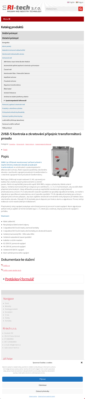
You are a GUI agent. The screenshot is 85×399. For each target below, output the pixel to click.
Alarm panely (6, 46)
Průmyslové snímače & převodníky (13, 112)
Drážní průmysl (9, 33)
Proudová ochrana (10, 81)
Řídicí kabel (7, 89)
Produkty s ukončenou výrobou (12, 108)
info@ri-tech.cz (15, 345)
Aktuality (8, 306)
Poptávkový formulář (19, 279)
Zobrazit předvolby (42, 391)
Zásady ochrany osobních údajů (46, 396)
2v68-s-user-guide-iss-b (12, 270)
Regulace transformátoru (12, 85)
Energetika (5, 43)
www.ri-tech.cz (13, 348)
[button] (82, 362)
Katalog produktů (11, 309)
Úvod (7, 303)
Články (7, 318)
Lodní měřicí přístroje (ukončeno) (13, 120)
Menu (6, 19)
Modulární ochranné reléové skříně (13, 50)
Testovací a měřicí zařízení (11, 124)
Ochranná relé (7, 58)
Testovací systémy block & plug (12, 116)
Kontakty (8, 321)
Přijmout (42, 379)
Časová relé (8, 69)
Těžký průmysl (7, 128)
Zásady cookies (33, 396)
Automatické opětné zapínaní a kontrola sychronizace (21, 65)
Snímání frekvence (10, 93)
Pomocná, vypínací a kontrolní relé (13, 104)
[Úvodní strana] (18, 9)
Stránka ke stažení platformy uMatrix (16, 97)
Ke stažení (8, 312)
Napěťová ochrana (10, 77)
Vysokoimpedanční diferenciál (16, 100)
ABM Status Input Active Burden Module (17, 62)
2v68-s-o (6, 265)
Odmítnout (42, 385)
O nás (7, 315)
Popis (5, 149)
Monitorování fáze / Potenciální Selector (17, 73)
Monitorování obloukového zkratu (13, 54)
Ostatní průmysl (10, 38)
